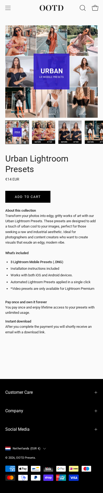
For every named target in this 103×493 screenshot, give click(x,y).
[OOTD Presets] (51, 8)
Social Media (17, 429)
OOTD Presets (25, 457)
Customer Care (19, 392)
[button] (82, 8)
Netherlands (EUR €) (26, 448)
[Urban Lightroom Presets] (17, 132)
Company (14, 410)
